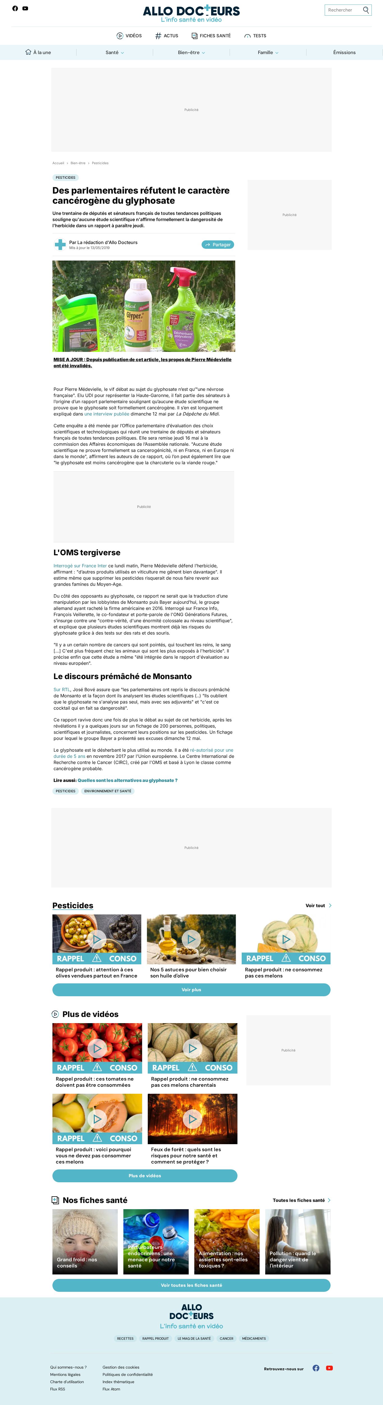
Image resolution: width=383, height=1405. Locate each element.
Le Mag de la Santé (194, 1338)
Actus (171, 36)
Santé (112, 52)
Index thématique (118, 1381)
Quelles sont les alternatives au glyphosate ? (128, 780)
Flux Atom (111, 1389)
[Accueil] (191, 1316)
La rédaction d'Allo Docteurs (107, 242)
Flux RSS (57, 1389)
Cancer (226, 1338)
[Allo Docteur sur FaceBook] (15, 8)
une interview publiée (107, 414)
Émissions (344, 52)
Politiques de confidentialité (128, 1374)
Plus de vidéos (91, 1014)
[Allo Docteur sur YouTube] (329, 1368)
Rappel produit (155, 1338)
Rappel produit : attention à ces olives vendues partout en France (96, 972)
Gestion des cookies (121, 1367)
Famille (265, 52)
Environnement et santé (107, 791)
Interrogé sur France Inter (81, 565)
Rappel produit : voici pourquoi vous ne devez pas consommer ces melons (93, 1155)
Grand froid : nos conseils (77, 1263)
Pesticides (100, 163)
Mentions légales (65, 1374)
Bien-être (189, 52)
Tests (259, 36)
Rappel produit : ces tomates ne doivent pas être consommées (95, 1082)
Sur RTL (62, 689)
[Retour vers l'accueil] (191, 13)
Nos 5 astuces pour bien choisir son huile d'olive (188, 972)
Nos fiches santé (95, 1200)
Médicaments (254, 1338)
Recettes (125, 1338)
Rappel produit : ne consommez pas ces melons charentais (190, 1082)
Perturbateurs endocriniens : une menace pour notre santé (151, 1256)
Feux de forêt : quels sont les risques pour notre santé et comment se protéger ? (186, 1155)
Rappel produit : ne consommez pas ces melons (283, 972)
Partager (222, 244)
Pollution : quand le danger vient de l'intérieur (293, 1259)
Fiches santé (215, 36)
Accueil (58, 163)
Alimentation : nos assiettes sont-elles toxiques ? (223, 1259)
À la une (42, 52)
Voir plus (191, 990)
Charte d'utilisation (67, 1381)
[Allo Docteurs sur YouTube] (25, 8)
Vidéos (134, 36)
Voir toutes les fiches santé (191, 1285)
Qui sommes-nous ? (68, 1367)
